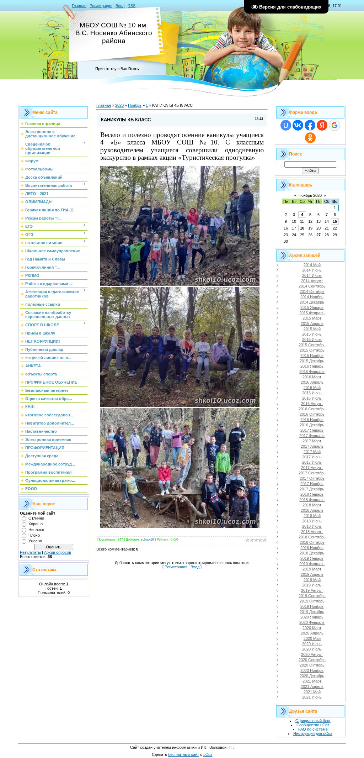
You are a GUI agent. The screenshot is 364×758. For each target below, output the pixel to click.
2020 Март (312, 628)
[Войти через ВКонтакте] (298, 125)
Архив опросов (57, 552)
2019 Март (312, 569)
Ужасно (35, 541)
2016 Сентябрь (312, 409)
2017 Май (312, 451)
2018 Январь (311, 494)
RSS (131, 6)
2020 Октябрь (312, 665)
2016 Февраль (312, 371)
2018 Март (312, 505)
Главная (79, 6)
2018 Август (312, 532)
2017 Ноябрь (311, 483)
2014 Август (312, 281)
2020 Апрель (312, 633)
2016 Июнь (312, 393)
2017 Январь (311, 430)
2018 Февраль (312, 500)
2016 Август (312, 403)
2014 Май (312, 265)
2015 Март (312, 318)
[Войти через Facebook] (310, 125)
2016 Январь (311, 366)
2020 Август (312, 654)
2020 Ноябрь (311, 670)
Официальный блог (313, 720)
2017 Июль (312, 462)
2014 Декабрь (312, 302)
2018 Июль (312, 526)
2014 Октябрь (312, 291)
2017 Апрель (312, 446)
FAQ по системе (313, 729)
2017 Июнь (312, 457)
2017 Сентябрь (312, 473)
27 (318, 235)
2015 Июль (312, 339)
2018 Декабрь (312, 553)
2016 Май (312, 387)
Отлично (36, 518)
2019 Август (312, 590)
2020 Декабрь (312, 676)
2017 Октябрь (312, 478)
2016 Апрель (312, 382)
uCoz (208, 754)
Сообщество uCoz (313, 725)
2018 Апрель (312, 510)
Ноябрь (134, 105)
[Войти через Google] (334, 125)
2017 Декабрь (312, 489)
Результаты (30, 552)
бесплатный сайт (183, 754)
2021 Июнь (312, 697)
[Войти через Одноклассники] (310, 137)
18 (302, 228)
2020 (119, 105)
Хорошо (35, 524)
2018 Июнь (312, 521)
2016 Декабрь (312, 425)
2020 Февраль (312, 622)
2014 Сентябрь (312, 286)
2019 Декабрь (312, 612)
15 (335, 221)
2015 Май (312, 329)
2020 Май (312, 638)
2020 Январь (311, 617)
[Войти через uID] (285, 125)
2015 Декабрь (312, 361)
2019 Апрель (312, 574)
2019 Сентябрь (312, 596)
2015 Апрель (312, 323)
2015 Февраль (312, 313)
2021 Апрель (312, 686)
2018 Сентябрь (312, 537)
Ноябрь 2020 (310, 195)
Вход (120, 6)
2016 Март (312, 377)
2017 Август (312, 467)
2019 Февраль (312, 564)
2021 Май (312, 692)
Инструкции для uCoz (312, 733)
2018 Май (312, 516)
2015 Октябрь (312, 350)
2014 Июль (312, 275)
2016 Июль (312, 398)
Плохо (34, 535)
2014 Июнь (312, 270)
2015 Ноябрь (311, 355)
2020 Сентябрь (312, 660)
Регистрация (101, 6)
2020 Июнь (312, 644)
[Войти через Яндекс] (322, 125)
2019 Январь (311, 558)
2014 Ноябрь (311, 297)
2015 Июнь (312, 334)
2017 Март (312, 441)
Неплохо (36, 529)
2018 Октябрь (312, 542)
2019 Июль (312, 585)
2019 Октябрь (312, 601)
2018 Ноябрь (311, 548)
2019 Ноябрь (311, 606)
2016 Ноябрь (311, 419)
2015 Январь (311, 307)
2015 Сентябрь (312, 345)
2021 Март (312, 681)
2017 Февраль (312, 435)
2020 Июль (312, 649)
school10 (147, 539)
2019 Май (312, 580)
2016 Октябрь (312, 414)
